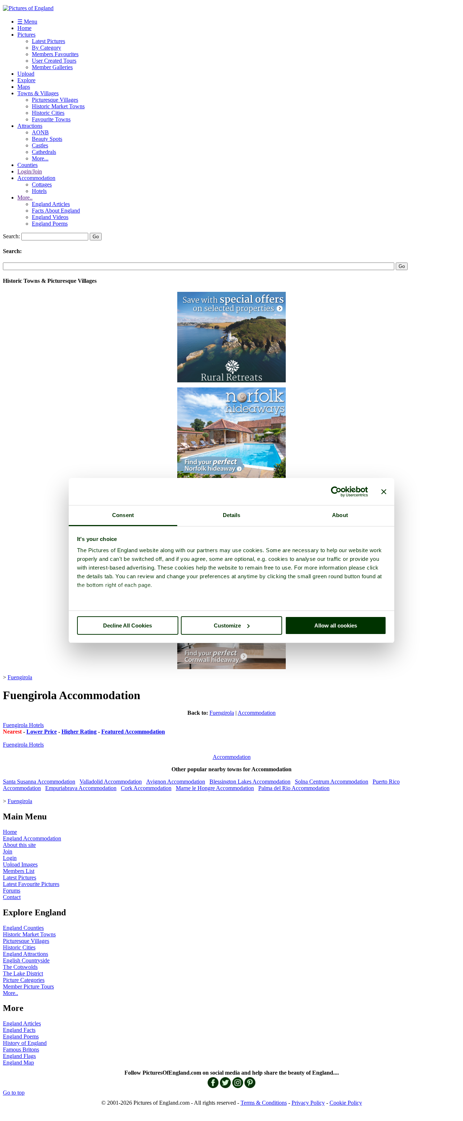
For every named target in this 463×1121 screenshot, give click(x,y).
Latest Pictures (48, 41)
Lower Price (41, 732)
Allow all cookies (335, 625)
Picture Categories (23, 980)
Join (7, 851)
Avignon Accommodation (175, 781)
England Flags (19, 1056)
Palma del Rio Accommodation (294, 788)
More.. (25, 197)
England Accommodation (32, 838)
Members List (18, 871)
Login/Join (29, 171)
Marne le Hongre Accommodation (215, 788)
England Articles (51, 204)
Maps (23, 87)
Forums (11, 890)
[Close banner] (383, 491)
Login (10, 858)
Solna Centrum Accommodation (331, 781)
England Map (18, 1062)
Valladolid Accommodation (111, 781)
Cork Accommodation (146, 788)
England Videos (50, 217)
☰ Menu (27, 21)
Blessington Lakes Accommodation (249, 781)
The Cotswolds (20, 967)
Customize (227, 625)
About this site (19, 845)
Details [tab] (232, 515)
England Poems (50, 224)
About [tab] (340, 515)
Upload (25, 74)
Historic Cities (48, 113)
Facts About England (56, 210)
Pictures (26, 35)
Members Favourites (55, 54)
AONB (40, 132)
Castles (40, 145)
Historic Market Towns (58, 106)
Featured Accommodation (133, 732)
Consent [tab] (123, 515)
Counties (27, 165)
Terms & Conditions (264, 1103)
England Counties (23, 928)
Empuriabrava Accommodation (80, 788)
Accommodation (36, 178)
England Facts (19, 1030)
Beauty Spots (47, 139)
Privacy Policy (308, 1103)
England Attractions (25, 954)
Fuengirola (20, 677)
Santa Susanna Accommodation (39, 781)
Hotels (39, 191)
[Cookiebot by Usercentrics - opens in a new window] (336, 491)
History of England (25, 1043)
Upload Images (20, 864)
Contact (12, 897)
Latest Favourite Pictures (31, 884)
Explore (26, 80)
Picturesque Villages (55, 100)
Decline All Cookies (127, 625)
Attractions (29, 126)
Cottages (42, 184)
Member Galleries (52, 67)
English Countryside (26, 960)
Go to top (14, 1092)
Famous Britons (21, 1049)
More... (40, 158)
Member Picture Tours (28, 986)
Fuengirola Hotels (23, 725)
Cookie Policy (346, 1103)
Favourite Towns (51, 119)
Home (24, 28)
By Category (46, 48)
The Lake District (23, 973)
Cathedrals (44, 152)
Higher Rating (79, 732)
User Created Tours (54, 61)
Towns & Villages (38, 93)
